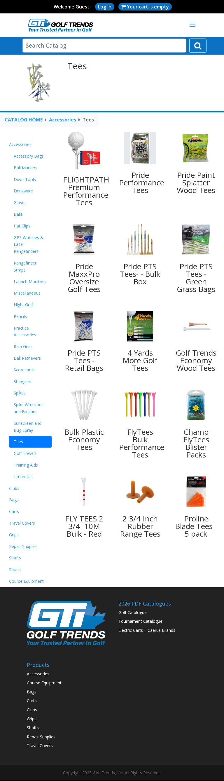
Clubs (14, 488)
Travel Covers (22, 523)
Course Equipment (26, 581)
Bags (14, 499)
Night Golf (23, 304)
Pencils (20, 316)
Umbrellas (23, 476)
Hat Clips (22, 226)
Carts (14, 511)
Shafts (15, 558)
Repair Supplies (23, 546)
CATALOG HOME (24, 119)
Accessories (62, 119)
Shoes (15, 569)
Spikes (20, 393)
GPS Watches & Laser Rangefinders (28, 244)
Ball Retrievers (27, 358)
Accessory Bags (29, 156)
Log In (104, 7)
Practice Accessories (25, 331)
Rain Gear (23, 346)
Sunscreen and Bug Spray (27, 426)
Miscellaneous (27, 293)
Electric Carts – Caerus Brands (146, 630)
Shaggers (22, 381)
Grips (14, 535)
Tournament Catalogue (140, 621)
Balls (18, 214)
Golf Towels (25, 453)
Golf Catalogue (132, 612)
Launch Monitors (30, 281)
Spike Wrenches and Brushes (28, 408)
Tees (18, 441)
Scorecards (24, 370)
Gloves (20, 202)
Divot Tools (25, 179)
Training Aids (26, 465)
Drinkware (23, 191)
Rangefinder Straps (25, 266)
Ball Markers (25, 168)
